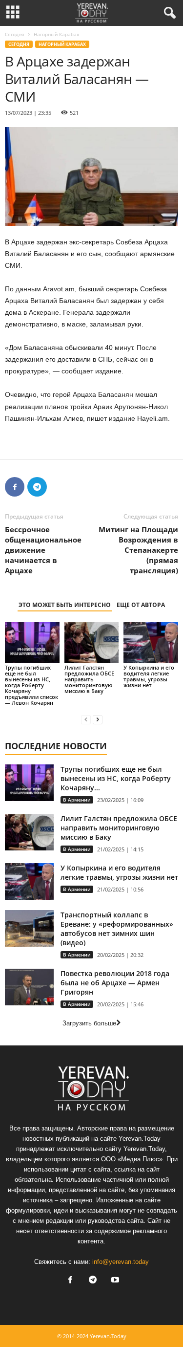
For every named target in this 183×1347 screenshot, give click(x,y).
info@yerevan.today (120, 1261)
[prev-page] (86, 719)
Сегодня (14, 34)
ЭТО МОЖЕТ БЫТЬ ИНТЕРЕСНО (65, 605)
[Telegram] (37, 487)
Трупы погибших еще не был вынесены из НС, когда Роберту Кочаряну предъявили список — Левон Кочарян (31, 685)
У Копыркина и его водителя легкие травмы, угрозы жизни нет (148, 676)
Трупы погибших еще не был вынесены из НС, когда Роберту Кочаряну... (116, 778)
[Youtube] (114, 1280)
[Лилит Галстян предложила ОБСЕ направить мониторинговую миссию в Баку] (91, 642)
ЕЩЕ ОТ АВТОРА (141, 605)
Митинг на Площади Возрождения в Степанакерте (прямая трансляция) (138, 549)
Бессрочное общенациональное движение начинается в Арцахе (43, 549)
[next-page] (97, 719)
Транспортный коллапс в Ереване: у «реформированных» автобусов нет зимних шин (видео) (117, 928)
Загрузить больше (89, 1023)
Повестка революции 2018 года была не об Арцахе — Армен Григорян (115, 983)
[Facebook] (14, 487)
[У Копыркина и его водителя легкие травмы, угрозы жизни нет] (150, 642)
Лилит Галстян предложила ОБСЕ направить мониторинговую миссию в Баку (89, 679)
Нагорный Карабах (62, 44)
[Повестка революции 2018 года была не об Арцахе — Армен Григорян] (29, 987)
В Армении (77, 799)
